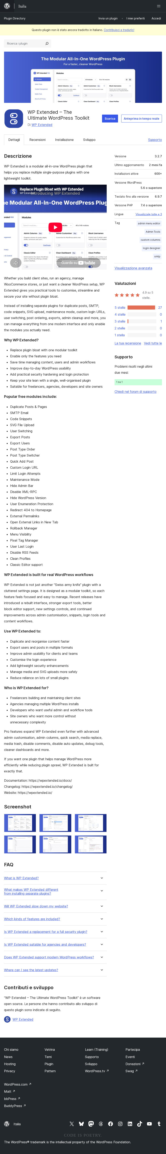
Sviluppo (89, 140)
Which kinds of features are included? (32, 919)
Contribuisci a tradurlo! (119, 30)
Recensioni (37, 140)
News (8, 1057)
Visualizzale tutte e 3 (149, 214)
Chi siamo (11, 1050)
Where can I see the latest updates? (31, 970)
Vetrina (50, 1050)
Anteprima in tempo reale (141, 118)
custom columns (150, 239)
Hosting (10, 1064)
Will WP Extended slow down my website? (36, 906)
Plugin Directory (15, 18)
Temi (48, 1057)
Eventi (130, 1057)
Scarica (110, 118)
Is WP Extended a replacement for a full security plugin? (45, 932)
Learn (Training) (96, 1050)
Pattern (50, 1071)
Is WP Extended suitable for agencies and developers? (45, 944)
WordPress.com (18, 1084)
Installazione (64, 140)
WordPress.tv (97, 1071)
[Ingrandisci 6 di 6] (101, 841)
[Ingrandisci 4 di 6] (31, 841)
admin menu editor (149, 223)
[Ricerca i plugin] (47, 43)
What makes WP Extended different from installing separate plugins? (31, 891)
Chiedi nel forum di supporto (135, 392)
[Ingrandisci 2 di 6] (66, 819)
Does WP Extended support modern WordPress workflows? (49, 957)
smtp (157, 256)
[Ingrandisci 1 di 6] (31, 819)
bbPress (12, 1099)
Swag (132, 1071)
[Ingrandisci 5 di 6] (66, 841)
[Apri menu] (159, 6)
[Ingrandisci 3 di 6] (101, 819)
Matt (9, 1091)
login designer (151, 248)
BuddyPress (15, 1106)
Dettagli (14, 140)
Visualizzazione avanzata (133, 268)
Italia (17, 1124)
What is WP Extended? (21, 878)
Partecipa (133, 1050)
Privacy (9, 1071)
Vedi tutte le (153, 343)
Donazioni (135, 1064)
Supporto (155, 140)
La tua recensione (128, 343)
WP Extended (42, 125)
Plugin (49, 1064)
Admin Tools (153, 231)
